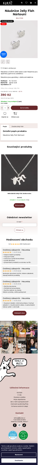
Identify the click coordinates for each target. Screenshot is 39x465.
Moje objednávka (19, 399)
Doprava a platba (19, 397)
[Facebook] (15, 425)
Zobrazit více (19, 313)
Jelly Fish (19, 18)
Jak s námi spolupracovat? (19, 402)
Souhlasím (19, 460)
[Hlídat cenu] (15, 115)
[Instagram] (19, 425)
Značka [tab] (17, 126)
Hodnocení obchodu (19, 239)
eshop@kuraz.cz (19, 418)
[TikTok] (24, 425)
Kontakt (19, 392)
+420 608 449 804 (19, 420)
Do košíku (25, 108)
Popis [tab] (5, 126)
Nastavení (19, 455)
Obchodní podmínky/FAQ (19, 404)
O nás (19, 395)
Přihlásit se (19, 230)
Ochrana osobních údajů (19, 406)
